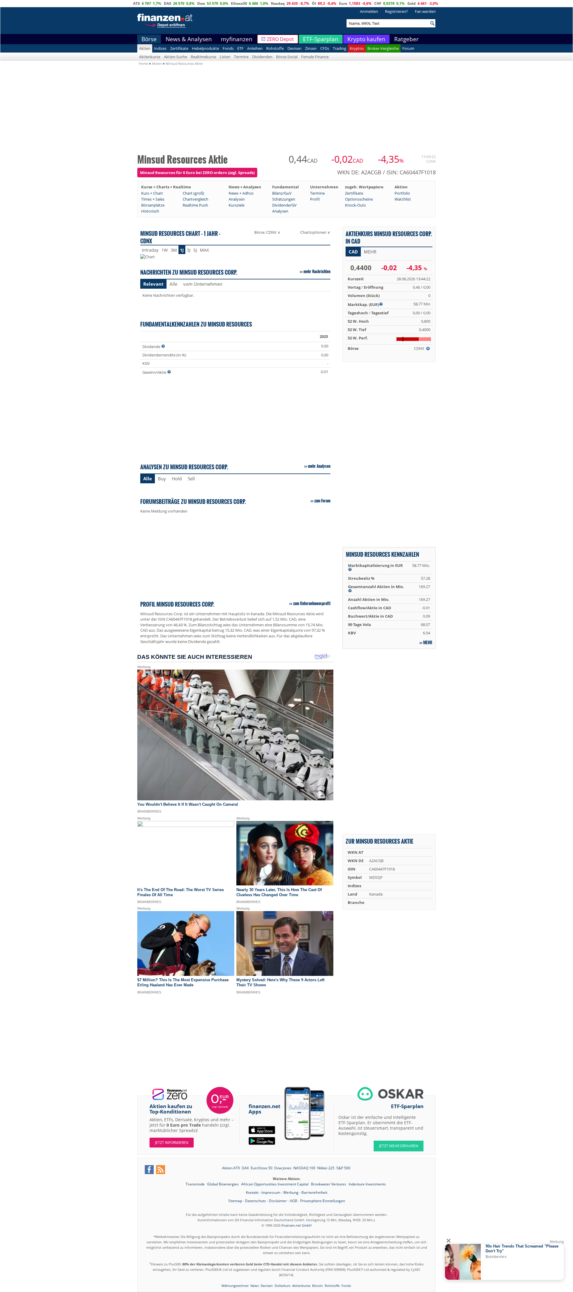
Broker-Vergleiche (383, 48)
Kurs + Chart (152, 193)
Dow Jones (283, 1168)
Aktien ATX (231, 1168)
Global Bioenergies (223, 1184)
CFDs (324, 48)
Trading (339, 48)
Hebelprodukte (205, 48)
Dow (201, 3)
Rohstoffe (275, 48)
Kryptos (357, 48)
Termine (241, 56)
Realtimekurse (203, 56)
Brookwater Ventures (329, 1184)
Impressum (270, 1192)
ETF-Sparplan (320, 39)
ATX (136, 3)
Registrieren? (396, 11)
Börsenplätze (152, 205)
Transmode (196, 1184)
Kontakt (252, 1192)
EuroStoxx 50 (261, 1168)
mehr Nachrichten (317, 271)
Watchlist (403, 199)
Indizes (160, 48)
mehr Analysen (319, 466)
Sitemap (235, 1200)
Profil (315, 199)
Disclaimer (278, 1200)
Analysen (237, 199)
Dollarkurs (282, 1285)
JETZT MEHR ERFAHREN (398, 1145)
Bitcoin (317, 1285)
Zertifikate (179, 48)
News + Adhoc (241, 193)
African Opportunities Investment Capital (275, 1184)
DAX (167, 3)
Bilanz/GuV (282, 193)
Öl (314, 3)
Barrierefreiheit (314, 1192)
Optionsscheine (359, 199)
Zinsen (311, 48)
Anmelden (369, 11)
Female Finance (315, 56)
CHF (377, 3)
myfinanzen (236, 39)
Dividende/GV (284, 205)
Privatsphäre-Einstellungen (322, 1200)
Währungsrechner (235, 1285)
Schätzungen (283, 199)
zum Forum (322, 501)
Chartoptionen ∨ (315, 232)
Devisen (294, 48)
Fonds (228, 48)
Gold (411, 3)
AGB (293, 1200)
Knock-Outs (355, 205)
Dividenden (262, 56)
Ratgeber (406, 39)
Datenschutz (255, 1200)
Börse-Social (287, 56)
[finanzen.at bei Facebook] (149, 1169)
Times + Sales (152, 199)
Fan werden (425, 11)
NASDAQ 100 (304, 1168)
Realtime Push (195, 205)
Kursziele (236, 205)
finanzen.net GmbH (296, 1225)
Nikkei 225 (326, 1168)
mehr (427, 642)
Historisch (150, 211)
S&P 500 (343, 1168)
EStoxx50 (239, 3)
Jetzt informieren (171, 1142)
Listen (225, 56)
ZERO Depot (280, 39)
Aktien (144, 48)
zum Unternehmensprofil (311, 603)
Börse (149, 39)
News (254, 1285)
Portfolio (402, 193)
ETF (240, 48)
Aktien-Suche (175, 56)
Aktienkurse (149, 56)
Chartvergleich (195, 199)
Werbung (290, 1192)
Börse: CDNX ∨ (267, 232)
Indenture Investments (367, 1184)
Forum (408, 48)
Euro (343, 3)
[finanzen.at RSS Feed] (160, 1169)
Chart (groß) (193, 193)
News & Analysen (189, 39)
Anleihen (255, 48)
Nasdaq (278, 3)
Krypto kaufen (366, 39)
